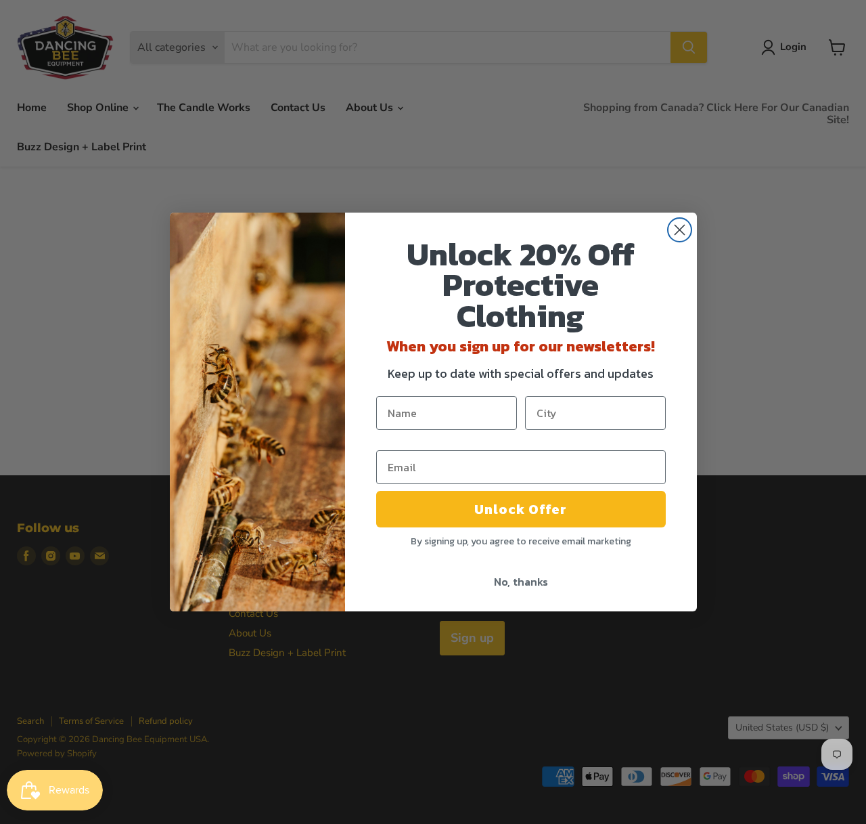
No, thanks (521, 581)
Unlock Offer (520, 509)
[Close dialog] (679, 230)
